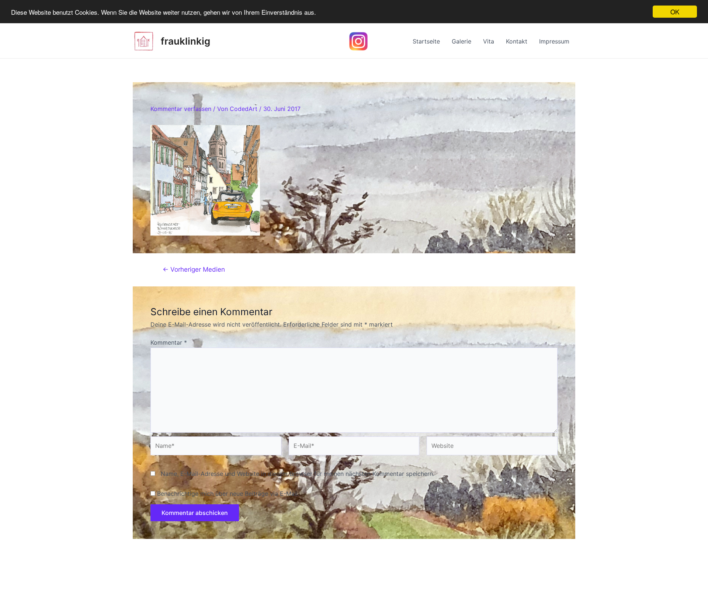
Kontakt (516, 41)
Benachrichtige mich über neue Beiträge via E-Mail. (228, 493)
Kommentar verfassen (180, 108)
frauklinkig (185, 41)
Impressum (554, 41)
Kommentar (168, 342)
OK (674, 11)
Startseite (426, 41)
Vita (488, 41)
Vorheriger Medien (194, 269)
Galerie (461, 41)
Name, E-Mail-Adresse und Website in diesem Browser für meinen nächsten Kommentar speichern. (297, 473)
